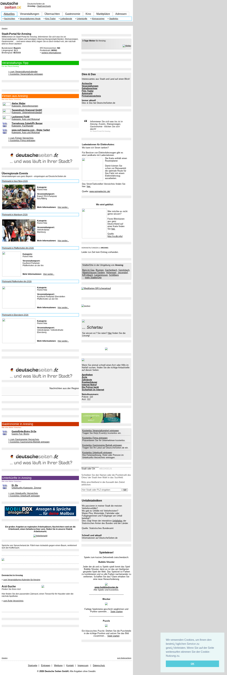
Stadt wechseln (44, 6)
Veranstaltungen (29, 13)
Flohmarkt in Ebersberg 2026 (15, 315)
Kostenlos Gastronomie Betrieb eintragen (102, 445)
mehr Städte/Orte (93, 277)
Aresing (4, 28)
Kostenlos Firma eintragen (95, 438)
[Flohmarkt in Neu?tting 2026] (18, 209)
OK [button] (192, 663)
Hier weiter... (63, 207)
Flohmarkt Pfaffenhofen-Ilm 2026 (17, 281)
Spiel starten (117, 611)
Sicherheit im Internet (93, 389)
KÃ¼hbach (87, 275)
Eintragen (45, 665)
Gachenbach (111, 270)
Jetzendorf (123, 272)
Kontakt (70, 665)
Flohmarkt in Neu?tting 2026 (15, 181)
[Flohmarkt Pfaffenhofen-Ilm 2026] (18, 308)
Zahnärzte (87, 379)
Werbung (58, 665)
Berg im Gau (88, 270)
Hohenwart (111, 272)
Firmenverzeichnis (91, 96)
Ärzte (84, 377)
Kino (88, 13)
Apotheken (87, 374)
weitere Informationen (51, 53)
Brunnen (100, 270)
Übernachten (52, 13)
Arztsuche (87, 83)
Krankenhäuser (89, 382)
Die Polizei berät (90, 387)
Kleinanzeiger (98, 18)
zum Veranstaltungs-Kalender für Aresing (21, 580)
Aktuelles (9, 13)
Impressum (83, 665)
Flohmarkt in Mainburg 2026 (15, 214)
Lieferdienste (66, 18)
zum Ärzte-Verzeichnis (13, 601)
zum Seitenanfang (124, 658)
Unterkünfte (82, 18)
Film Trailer (88, 91)
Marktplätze (103, 13)
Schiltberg (114, 275)
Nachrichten (9, 18)
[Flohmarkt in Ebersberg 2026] (18, 342)
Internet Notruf (89, 384)
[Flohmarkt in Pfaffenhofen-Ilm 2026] (11, 276)
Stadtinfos (113, 18)
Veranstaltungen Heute (30, 18)
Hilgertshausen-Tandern (93, 272)
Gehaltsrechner (89, 88)
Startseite (32, 665)
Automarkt (87, 93)
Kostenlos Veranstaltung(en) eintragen (100, 430)
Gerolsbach (123, 270)
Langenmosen (101, 275)
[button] (181, 656)
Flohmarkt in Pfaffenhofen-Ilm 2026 (18, 248)
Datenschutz (99, 665)
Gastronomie (72, 13)
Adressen (121, 13)
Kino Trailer (50, 18)
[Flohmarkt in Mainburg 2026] (18, 241)
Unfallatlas (117, 520)
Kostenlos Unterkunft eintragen (97, 452)
